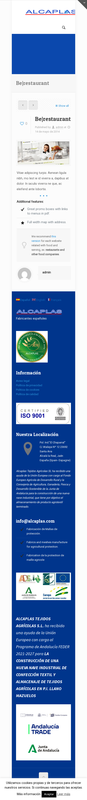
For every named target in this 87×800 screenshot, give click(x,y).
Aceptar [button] (49, 794)
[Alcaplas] (43, 12)
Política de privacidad (29, 385)
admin (59, 127)
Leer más (63, 794)
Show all (63, 105)
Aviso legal (23, 380)
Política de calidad (27, 394)
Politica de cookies (27, 389)
